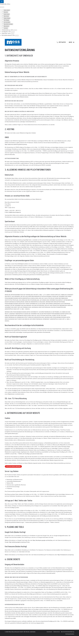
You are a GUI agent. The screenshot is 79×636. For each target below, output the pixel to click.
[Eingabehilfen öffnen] (2, 1)
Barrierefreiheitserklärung (67, 631)
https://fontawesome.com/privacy (65, 554)
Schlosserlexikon (69, 634)
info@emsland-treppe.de (15, 212)
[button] (71, 42)
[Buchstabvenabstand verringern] (16, 35)
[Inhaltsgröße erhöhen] (16, 30)
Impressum (49, 631)
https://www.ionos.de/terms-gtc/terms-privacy (16, 144)
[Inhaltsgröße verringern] (14, 30)
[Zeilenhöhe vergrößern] (13, 33)
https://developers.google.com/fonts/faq (42, 540)
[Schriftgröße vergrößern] (14, 32)
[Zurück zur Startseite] (13, 42)
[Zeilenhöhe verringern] (11, 33)
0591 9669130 (62, 42)
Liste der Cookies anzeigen (13, 466)
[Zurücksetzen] (1, 7)
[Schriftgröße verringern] (12, 32)
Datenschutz (56, 631)
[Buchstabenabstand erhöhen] (18, 35)
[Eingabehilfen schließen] (3, 7)
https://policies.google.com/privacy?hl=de (19, 542)
